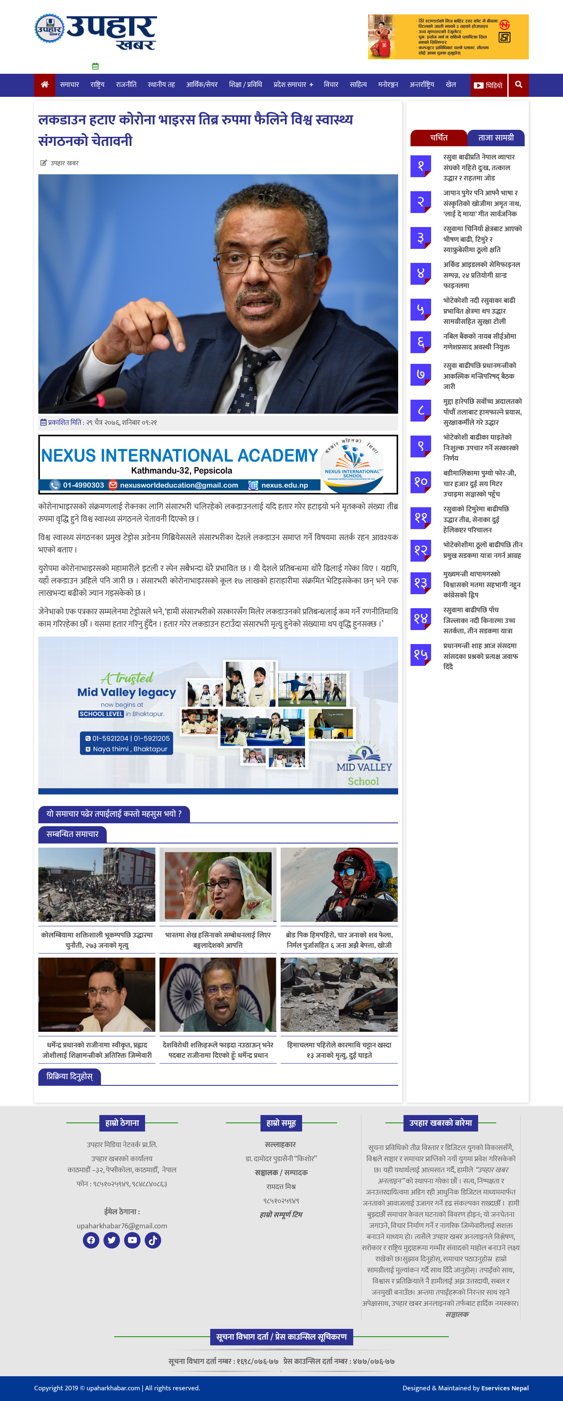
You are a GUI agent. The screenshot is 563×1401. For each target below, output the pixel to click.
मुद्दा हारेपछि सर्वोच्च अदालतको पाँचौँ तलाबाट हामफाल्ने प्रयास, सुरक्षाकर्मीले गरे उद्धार (482, 412)
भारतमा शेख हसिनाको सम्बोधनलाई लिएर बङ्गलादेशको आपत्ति (218, 940)
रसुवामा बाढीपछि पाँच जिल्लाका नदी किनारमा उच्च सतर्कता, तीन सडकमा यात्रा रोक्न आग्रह (479, 626)
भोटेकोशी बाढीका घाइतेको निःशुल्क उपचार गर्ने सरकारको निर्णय (481, 448)
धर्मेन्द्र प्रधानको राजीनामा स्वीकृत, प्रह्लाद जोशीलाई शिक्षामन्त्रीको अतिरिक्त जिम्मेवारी (97, 1050)
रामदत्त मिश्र (281, 1187)
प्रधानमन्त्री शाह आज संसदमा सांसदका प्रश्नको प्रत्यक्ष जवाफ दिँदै (480, 656)
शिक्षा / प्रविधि (245, 85)
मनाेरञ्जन (388, 85)
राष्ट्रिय (98, 85)
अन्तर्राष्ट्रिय (422, 85)
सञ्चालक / (269, 1173)
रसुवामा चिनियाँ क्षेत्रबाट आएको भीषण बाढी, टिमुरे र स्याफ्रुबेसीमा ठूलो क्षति (482, 239)
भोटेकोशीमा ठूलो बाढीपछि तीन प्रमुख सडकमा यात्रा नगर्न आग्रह (483, 550)
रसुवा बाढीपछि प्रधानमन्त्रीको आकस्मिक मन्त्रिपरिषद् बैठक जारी (479, 376)
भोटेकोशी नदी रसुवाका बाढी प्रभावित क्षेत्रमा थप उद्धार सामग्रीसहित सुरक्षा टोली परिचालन (479, 316)
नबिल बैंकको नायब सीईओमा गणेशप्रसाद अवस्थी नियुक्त (479, 342)
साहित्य (358, 85)
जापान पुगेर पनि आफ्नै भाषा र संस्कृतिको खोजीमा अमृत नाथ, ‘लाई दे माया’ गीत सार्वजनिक (482, 203)
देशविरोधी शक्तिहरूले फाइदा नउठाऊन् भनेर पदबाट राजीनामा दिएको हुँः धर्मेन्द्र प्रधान (218, 1050)
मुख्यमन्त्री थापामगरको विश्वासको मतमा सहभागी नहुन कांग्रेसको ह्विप (482, 585)
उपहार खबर (65, 163)
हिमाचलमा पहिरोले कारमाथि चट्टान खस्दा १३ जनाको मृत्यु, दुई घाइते (339, 1050)
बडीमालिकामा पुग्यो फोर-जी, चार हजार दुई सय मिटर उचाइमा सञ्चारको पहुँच (479, 484)
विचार (331, 85)
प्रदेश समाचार (290, 85)
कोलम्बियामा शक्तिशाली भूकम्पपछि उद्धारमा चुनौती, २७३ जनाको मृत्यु (97, 940)
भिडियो (494, 86)
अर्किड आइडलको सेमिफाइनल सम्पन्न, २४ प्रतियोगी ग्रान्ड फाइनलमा (481, 275)
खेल (451, 85)
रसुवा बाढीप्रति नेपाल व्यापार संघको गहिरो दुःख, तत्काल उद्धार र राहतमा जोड (479, 168)
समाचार (69, 85)
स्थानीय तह (161, 85)
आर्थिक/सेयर (202, 85)
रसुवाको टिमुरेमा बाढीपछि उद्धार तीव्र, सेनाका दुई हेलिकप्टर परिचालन (476, 520)
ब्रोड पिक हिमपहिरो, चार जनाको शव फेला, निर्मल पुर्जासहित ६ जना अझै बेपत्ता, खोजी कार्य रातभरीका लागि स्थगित (339, 940)
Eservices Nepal (505, 1388)
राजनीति (126, 85)
